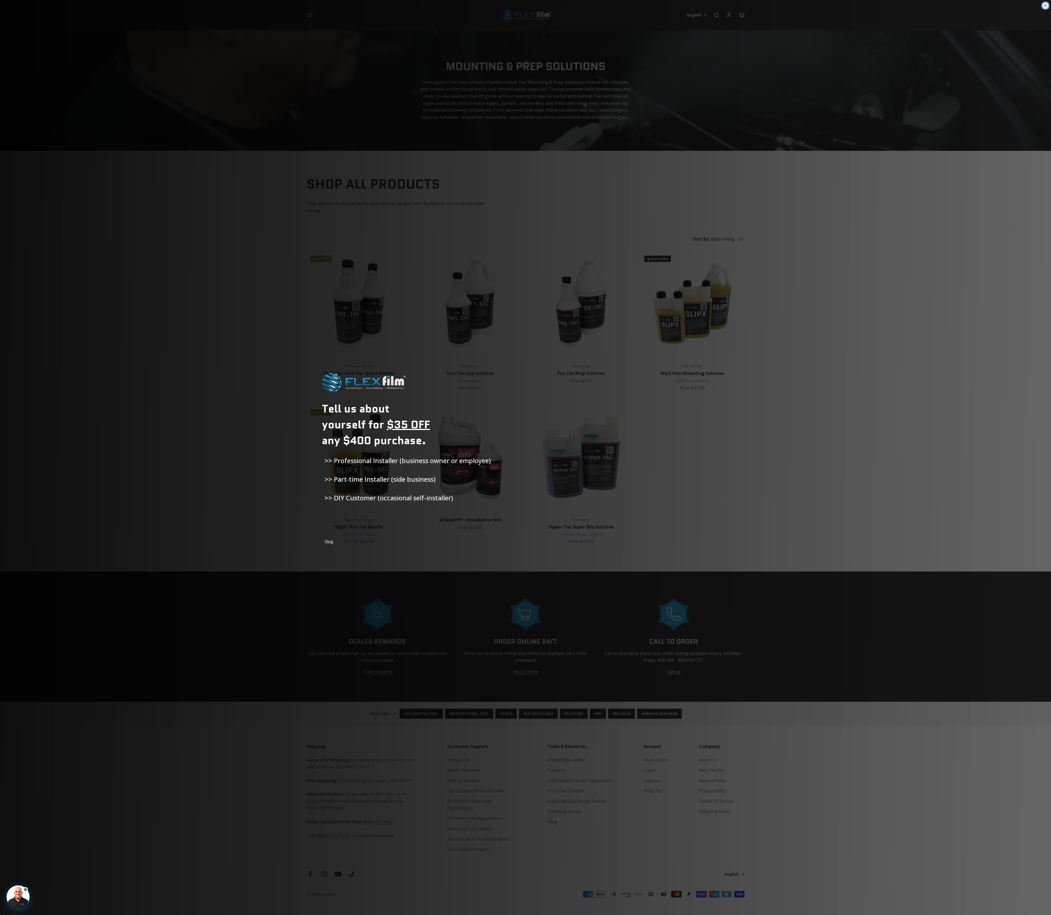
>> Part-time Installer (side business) (380, 479)
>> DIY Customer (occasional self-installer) (389, 497)
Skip (329, 542)
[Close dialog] (1045, 5)
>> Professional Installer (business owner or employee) (408, 460)
